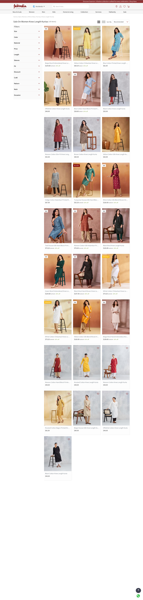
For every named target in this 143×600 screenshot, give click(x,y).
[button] (99, 22)
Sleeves (16, 60)
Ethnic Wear (31, 17)
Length (16, 54)
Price (16, 49)
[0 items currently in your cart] (128, 6)
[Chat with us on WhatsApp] (138, 595)
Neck (15, 89)
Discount (17, 72)
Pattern (16, 83)
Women (24, 17)
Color (16, 37)
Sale (19, 17)
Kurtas (39, 17)
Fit (15, 66)
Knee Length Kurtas (48, 17)
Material (17, 43)
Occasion (17, 95)
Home (15, 17)
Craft (16, 78)
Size (15, 31)
